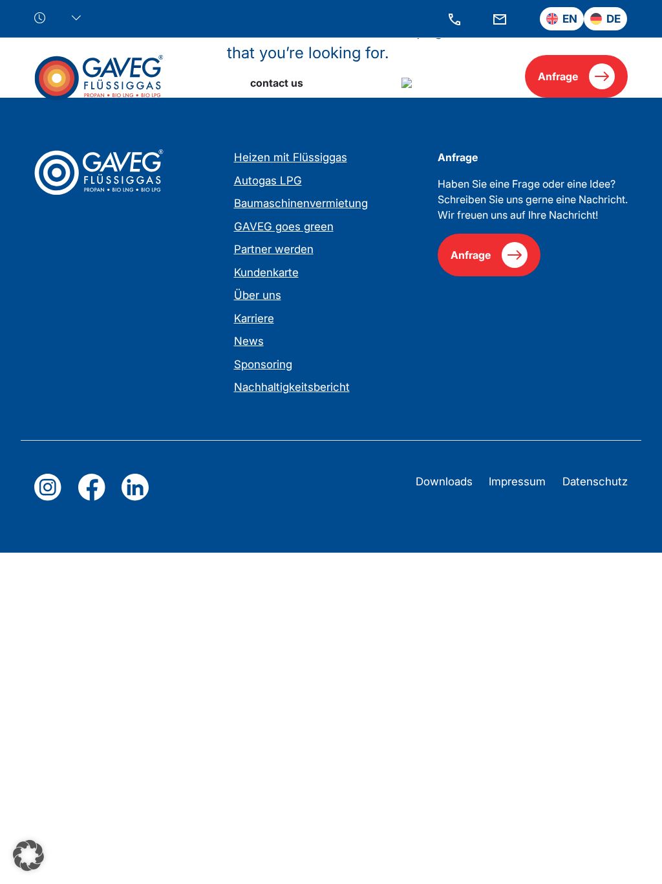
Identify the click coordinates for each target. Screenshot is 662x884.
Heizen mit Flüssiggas (290, 157)
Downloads (444, 481)
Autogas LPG (268, 180)
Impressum (517, 481)
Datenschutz (595, 481)
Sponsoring (263, 364)
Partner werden (274, 249)
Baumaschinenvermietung (301, 203)
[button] (28, 855)
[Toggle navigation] (494, 76)
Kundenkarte (266, 272)
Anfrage (558, 76)
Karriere (254, 318)
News (249, 341)
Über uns (257, 295)
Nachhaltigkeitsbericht (292, 387)
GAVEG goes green (284, 226)
